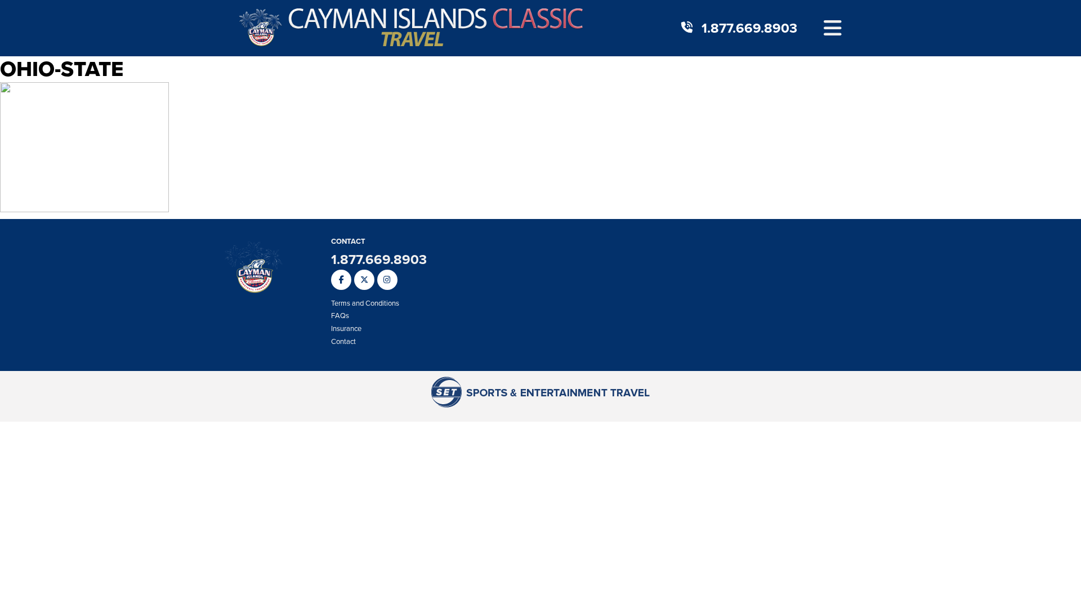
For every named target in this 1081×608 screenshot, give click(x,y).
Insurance (346, 328)
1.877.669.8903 (749, 28)
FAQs (340, 315)
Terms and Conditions (365, 303)
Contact (343, 341)
